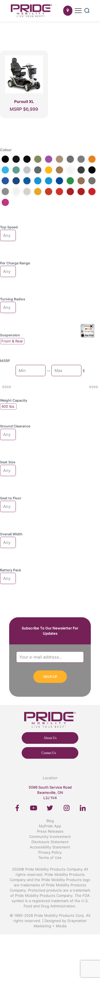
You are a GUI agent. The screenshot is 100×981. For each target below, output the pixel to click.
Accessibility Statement (50, 847)
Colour (6, 150)
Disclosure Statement (50, 842)
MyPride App (50, 826)
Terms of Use (50, 857)
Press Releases (50, 831)
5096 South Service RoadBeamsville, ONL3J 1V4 (50, 792)
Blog (50, 821)
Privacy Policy (50, 852)
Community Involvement (50, 836)
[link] (17, 808)
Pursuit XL (24, 101)
